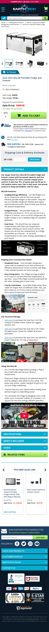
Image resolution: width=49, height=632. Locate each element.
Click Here (9, 320)
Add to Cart (31, 115)
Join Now (40, 537)
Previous (3, 470)
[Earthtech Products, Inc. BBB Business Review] (13, 579)
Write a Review (9, 85)
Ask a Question (12, 89)
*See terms (28, 131)
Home (3, 22)
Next (46, 43)
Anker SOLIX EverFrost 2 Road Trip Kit (36, 491)
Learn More (14, 139)
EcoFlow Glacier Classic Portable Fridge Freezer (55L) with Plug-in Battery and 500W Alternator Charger (12, 496)
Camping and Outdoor (16, 22)
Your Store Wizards (32, 619)
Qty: (6, 113)
